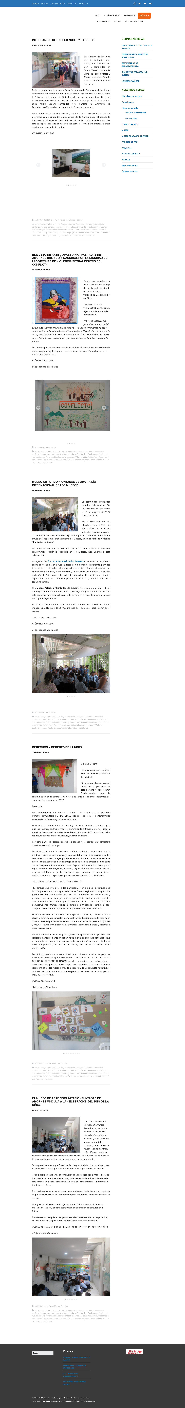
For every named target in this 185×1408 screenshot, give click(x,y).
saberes (105, 232)
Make (48, 1401)
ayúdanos (57, 224)
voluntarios (89, 235)
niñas (34, 232)
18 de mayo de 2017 (41, 490)
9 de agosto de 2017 (41, 45)
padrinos (52, 232)
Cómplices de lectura (132, 96)
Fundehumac (93, 227)
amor (37, 224)
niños (40, 232)
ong (45, 232)
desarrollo (58, 227)
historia (103, 227)
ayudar (65, 224)
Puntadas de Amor (86, 232)
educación (75, 227)
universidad (67, 235)
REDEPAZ (126, 159)
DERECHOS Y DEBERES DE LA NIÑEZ (57, 747)
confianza (36, 227)
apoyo (43, 224)
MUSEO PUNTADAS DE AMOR (135, 136)
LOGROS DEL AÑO (130, 124)
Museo (79, 229)
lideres (61, 229)
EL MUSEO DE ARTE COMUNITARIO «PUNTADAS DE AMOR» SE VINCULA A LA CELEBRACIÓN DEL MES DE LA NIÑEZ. (70, 1101)
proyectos (73, 232)
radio (98, 232)
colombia (88, 224)
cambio (72, 224)
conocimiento (47, 227)
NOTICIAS (44, 4)
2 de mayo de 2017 (40, 752)
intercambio (52, 229)
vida (75, 235)
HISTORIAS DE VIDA (58, 4)
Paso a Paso (47, 1063)
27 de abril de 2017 (41, 1110)
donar (66, 227)
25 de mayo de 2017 (41, 270)
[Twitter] (139, 3)
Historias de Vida (130, 108)
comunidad (98, 224)
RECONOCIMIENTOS (134, 21)
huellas (35, 229)
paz (59, 232)
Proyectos (63, 220)
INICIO (97, 15)
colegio (80, 224)
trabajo (58, 235)
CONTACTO (83, 4)
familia (83, 227)
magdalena (69, 229)
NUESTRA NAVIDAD (131, 81)
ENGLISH (35, 4)
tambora (41, 235)
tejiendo (50, 235)
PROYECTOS (72, 4)
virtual (81, 235)
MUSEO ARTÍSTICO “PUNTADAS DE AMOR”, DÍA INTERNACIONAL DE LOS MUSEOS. (64, 483)
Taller (34, 235)
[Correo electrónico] (150, 3)
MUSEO (117, 21)
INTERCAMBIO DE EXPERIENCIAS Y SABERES (63, 40)
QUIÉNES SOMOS (111, 15)
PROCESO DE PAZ (49, 220)
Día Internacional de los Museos (65, 561)
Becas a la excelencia (136, 112)
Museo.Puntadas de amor (93, 229)
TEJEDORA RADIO (102, 21)
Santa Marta (89, 725)
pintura (65, 232)
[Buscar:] (42, 1353)
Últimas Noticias (75, 220)
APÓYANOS (144, 15)
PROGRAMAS (129, 15)
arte (49, 224)
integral (42, 229)
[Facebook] (135, 3)
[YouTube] (144, 3)
